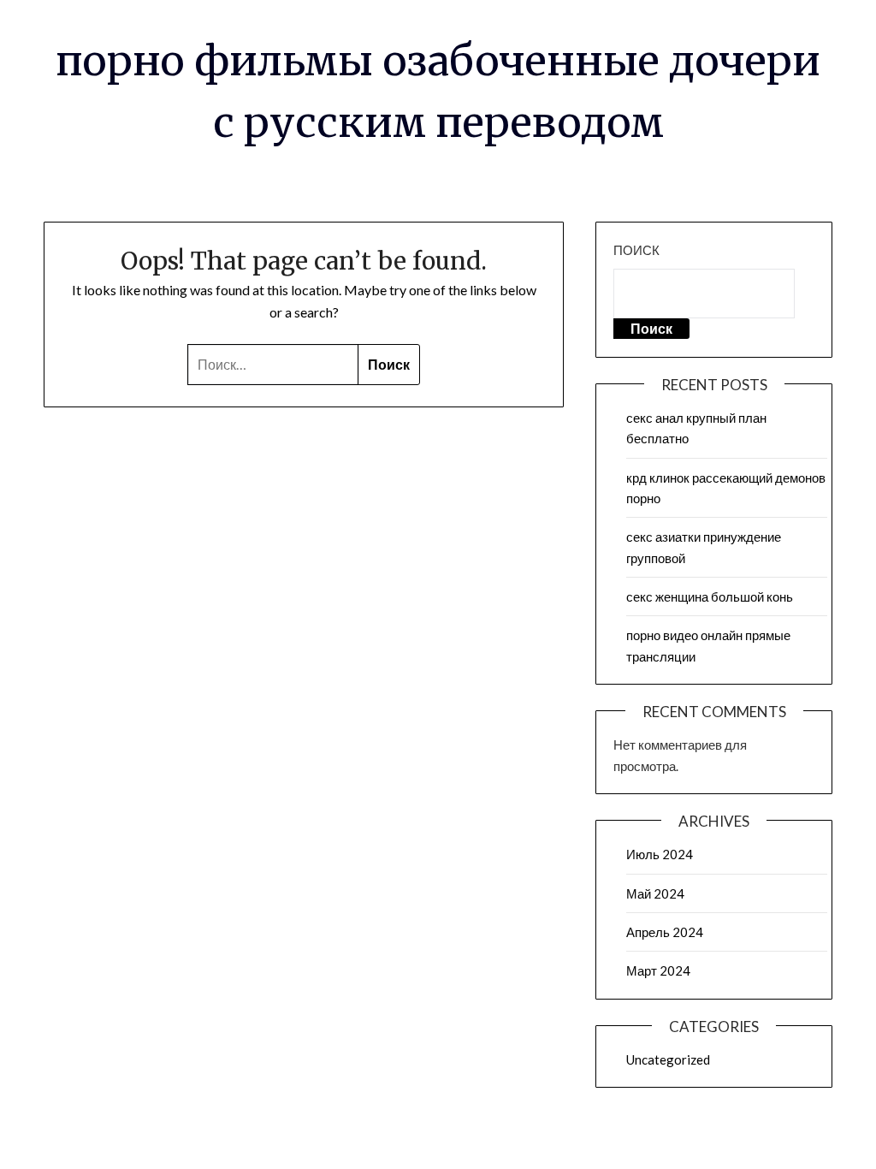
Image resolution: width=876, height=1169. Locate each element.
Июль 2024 (659, 854)
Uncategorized (668, 1059)
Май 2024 (655, 893)
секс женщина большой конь (709, 596)
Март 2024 (658, 970)
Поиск (636, 250)
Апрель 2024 (664, 932)
